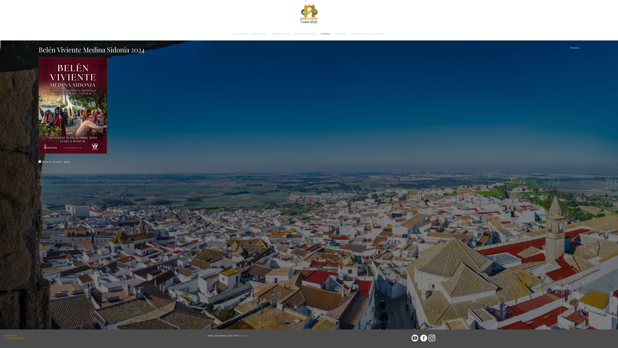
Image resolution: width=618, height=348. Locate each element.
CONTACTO (11, 336)
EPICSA (244, 336)
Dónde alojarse (305, 34)
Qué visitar (259, 34)
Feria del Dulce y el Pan (367, 34)
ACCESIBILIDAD (14, 338)
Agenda (326, 34)
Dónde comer (281, 34)
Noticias (340, 34)
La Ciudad (240, 34)
